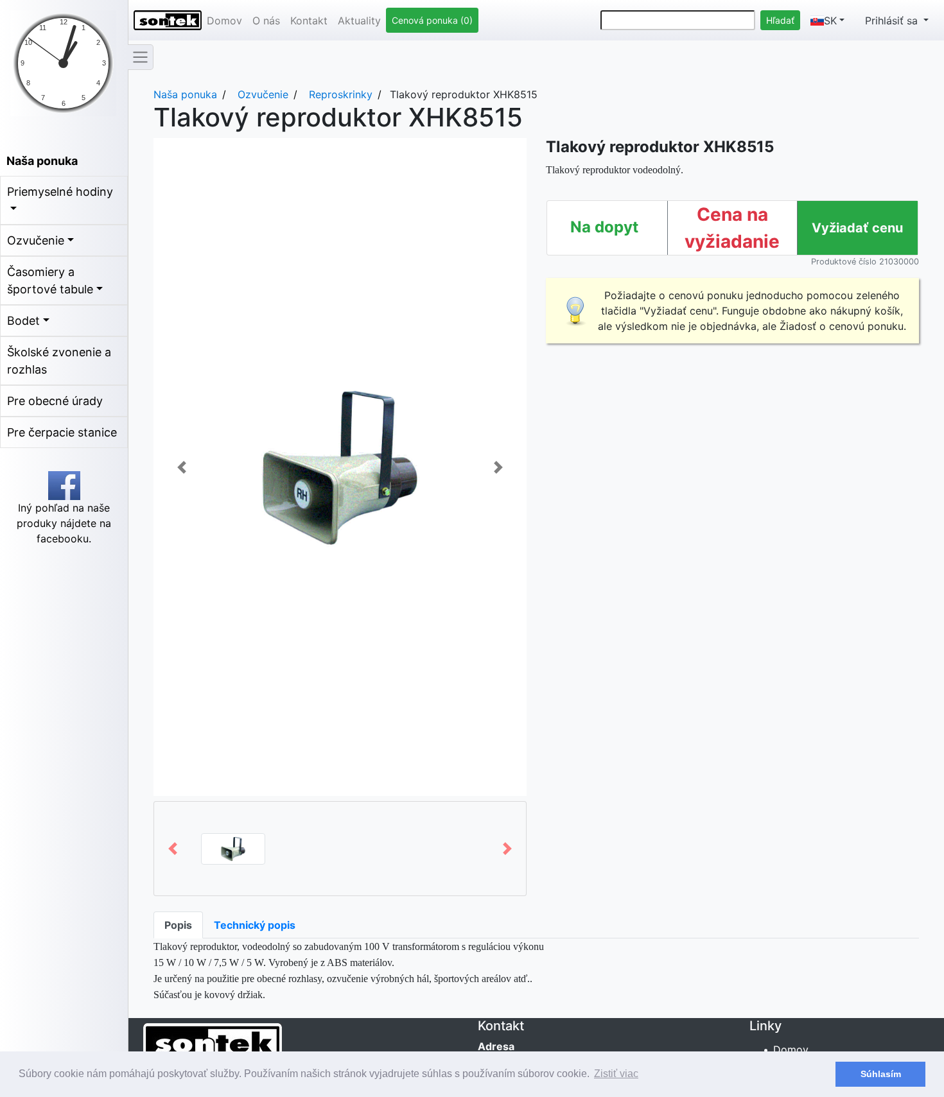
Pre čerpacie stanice (62, 432)
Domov (224, 20)
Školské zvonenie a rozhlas (59, 360)
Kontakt (309, 20)
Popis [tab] (178, 925)
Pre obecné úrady (55, 401)
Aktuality (359, 20)
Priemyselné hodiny (60, 191)
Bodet (23, 320)
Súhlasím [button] (881, 1074)
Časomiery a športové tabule (50, 280)
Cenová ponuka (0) (432, 20)
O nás (266, 20)
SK (830, 20)
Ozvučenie (35, 240)
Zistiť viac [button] (616, 1073)
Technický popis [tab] (254, 925)
